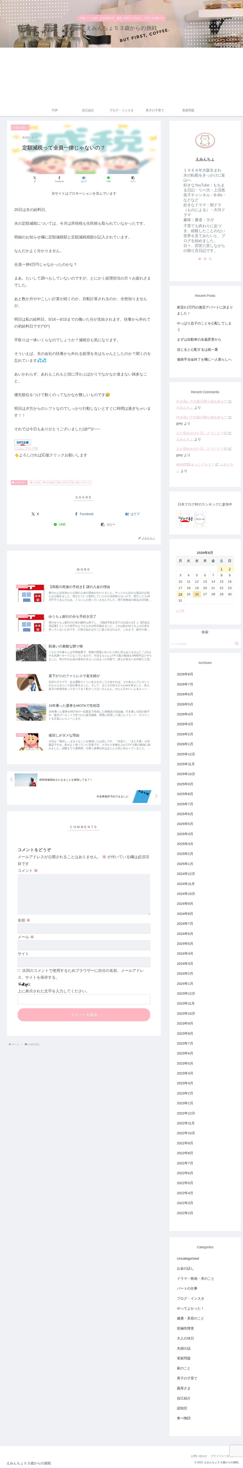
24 (180, 594)
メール (26, 937)
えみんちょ (205, 159)
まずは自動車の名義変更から (199, 339)
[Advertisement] (121, 76)
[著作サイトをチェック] (199, 258)
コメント (28, 870)
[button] (133, 179)
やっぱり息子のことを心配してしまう (204, 326)
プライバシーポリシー (224, 1456)
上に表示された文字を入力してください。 (54, 991)
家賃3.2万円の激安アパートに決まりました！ (205, 310)
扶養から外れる (82, 482)
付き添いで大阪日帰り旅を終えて (201, 401)
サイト (23, 954)
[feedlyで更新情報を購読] (205, 258)
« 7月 (180, 611)
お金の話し (20, 482)
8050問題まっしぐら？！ (195, 464)
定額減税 (50, 482)
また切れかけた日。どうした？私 (201, 433)
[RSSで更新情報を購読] (210, 258)
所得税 (64, 482)
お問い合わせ (199, 1456)
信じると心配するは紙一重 (197, 349)
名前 (24, 920)
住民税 (36, 482)
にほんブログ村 (26, 448)
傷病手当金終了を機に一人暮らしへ (204, 359)
